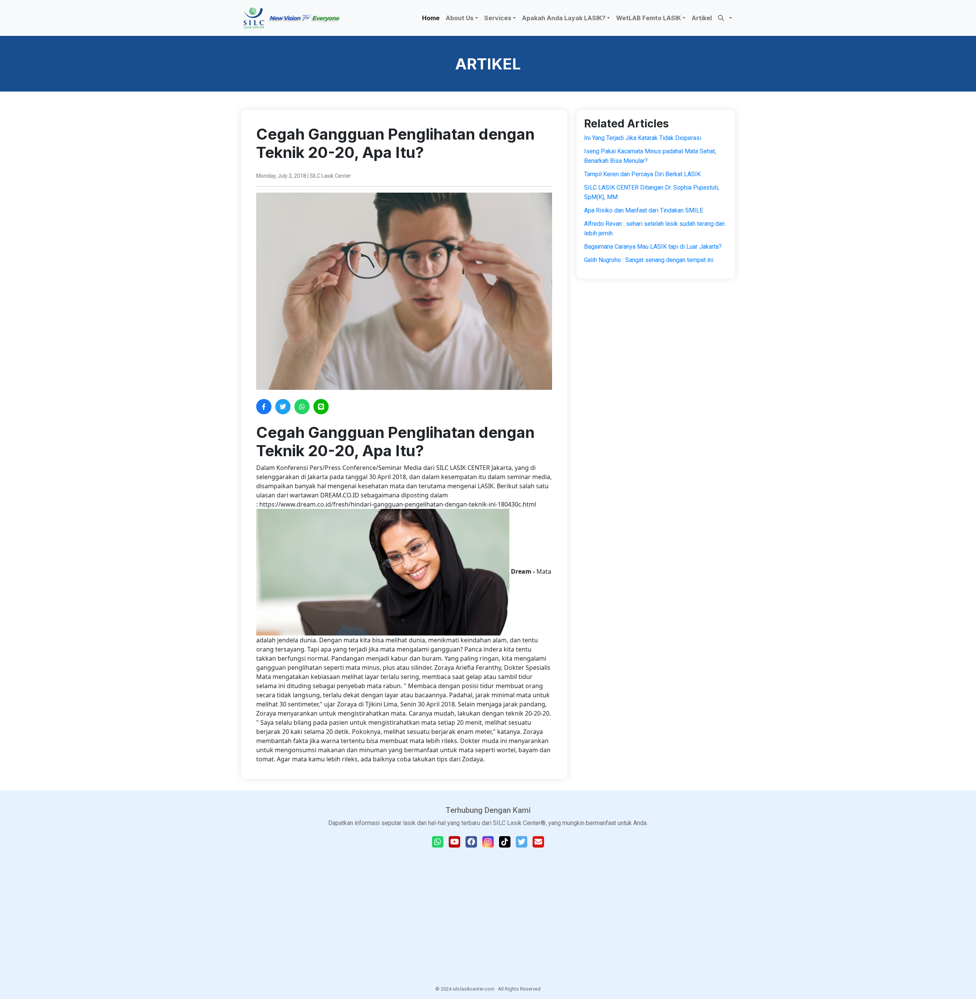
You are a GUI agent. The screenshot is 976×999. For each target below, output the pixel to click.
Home (431, 18)
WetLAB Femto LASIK (648, 18)
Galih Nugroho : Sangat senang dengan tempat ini (648, 260)
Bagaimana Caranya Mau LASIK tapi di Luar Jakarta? (653, 246)
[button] (725, 18)
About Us (460, 18)
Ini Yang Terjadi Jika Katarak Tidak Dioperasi (642, 138)
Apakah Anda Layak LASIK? (563, 18)
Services (497, 18)
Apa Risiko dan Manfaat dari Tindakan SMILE (643, 210)
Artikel (702, 18)
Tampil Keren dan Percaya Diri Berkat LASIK (642, 174)
